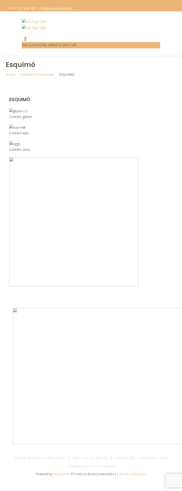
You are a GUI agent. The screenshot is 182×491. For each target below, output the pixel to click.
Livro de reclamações (131, 474)
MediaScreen (62, 474)
